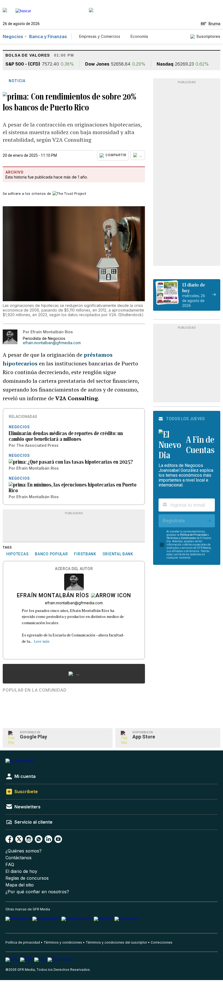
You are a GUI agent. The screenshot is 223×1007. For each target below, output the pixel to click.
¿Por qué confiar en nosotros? (37, 891)
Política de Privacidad (193, 534)
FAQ (9, 864)
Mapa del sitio (19, 885)
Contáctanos (18, 857)
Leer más (41, 641)
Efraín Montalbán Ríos (53, 596)
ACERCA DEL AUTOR (74, 569)
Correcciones (161, 942)
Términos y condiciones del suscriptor (116, 942)
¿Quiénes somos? (23, 851)
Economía (139, 36)
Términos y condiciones (63, 942)
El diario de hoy (21, 871)
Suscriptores (208, 36)
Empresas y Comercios (99, 36)
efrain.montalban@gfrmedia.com (52, 343)
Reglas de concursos (27, 878)
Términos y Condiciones (181, 538)
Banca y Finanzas (48, 36)
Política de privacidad (22, 942)
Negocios (13, 36)
